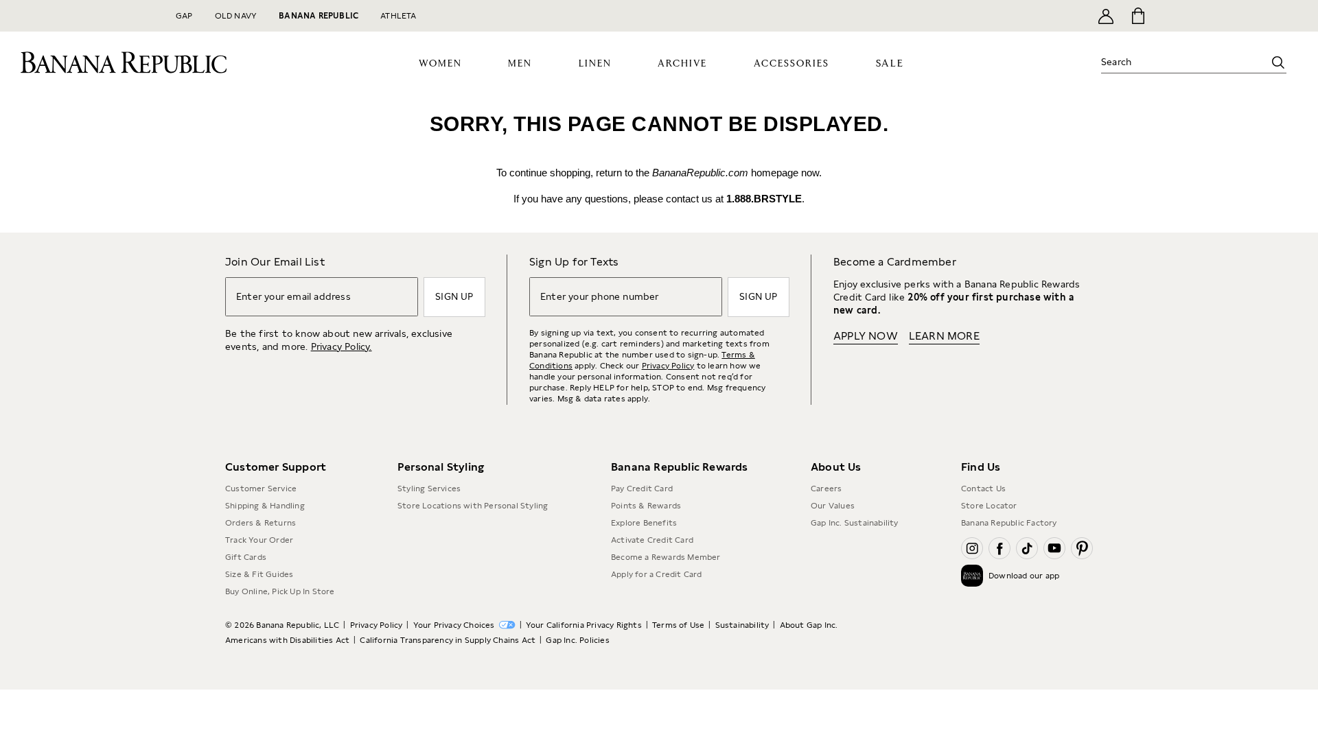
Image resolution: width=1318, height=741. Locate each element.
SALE (890, 63)
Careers (826, 488)
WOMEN (440, 64)
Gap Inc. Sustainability (855, 523)
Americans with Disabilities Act (287, 640)
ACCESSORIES (791, 64)
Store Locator (989, 505)
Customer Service (261, 488)
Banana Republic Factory (1009, 523)
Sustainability (742, 625)
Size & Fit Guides (259, 574)
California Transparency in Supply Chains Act (447, 640)
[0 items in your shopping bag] (1137, 16)
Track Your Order (259, 540)
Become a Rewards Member (666, 557)
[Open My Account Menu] (1106, 16)
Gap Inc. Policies (577, 640)
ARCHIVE (682, 64)
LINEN (595, 64)
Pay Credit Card (642, 488)
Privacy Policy (668, 365)
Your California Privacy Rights (584, 625)
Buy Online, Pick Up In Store (280, 591)
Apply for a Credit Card (656, 574)
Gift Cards (245, 557)
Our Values (833, 505)
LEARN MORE (944, 335)
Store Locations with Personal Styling (472, 505)
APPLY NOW (865, 335)
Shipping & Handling (265, 505)
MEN (520, 64)
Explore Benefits (644, 523)
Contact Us (983, 488)
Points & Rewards (646, 505)
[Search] (1278, 62)
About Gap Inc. (809, 625)
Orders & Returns (260, 523)
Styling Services (429, 488)
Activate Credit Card (652, 540)
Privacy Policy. (341, 346)
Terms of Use (678, 625)
